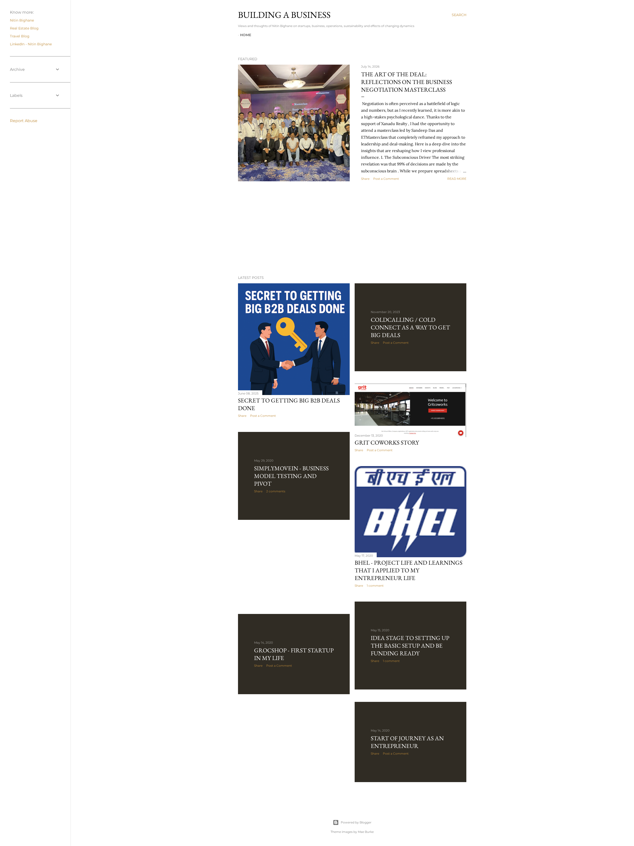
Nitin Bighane (22, 20)
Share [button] (365, 179)
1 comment (375, 585)
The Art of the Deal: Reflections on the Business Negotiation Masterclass (406, 81)
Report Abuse (23, 120)
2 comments (275, 491)
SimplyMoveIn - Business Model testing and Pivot (291, 475)
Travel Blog (19, 36)
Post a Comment (386, 179)
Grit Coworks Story (387, 442)
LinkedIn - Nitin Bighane (31, 44)
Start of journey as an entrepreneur (407, 742)
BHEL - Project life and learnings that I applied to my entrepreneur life (408, 570)
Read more (456, 179)
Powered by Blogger (356, 822)
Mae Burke (366, 832)
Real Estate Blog (24, 28)
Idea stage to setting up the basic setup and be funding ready (410, 645)
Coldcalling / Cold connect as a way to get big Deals (410, 327)
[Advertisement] (352, 228)
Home (245, 35)
